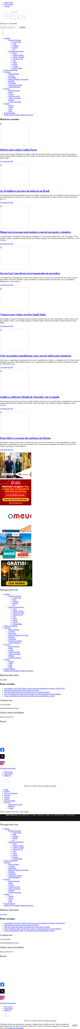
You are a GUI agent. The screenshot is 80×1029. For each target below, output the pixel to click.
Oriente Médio (17, 68)
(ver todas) (3, 679)
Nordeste (15, 46)
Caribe (14, 62)
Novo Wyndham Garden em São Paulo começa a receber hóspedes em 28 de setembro (32, 694)
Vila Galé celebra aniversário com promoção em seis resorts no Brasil (27, 692)
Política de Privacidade (15, 1028)
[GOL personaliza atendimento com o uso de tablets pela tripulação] (14, 351)
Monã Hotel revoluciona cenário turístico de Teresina (21, 690)
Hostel (10, 92)
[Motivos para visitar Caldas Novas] (14, 145)
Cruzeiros (11, 76)
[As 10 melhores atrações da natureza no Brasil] (14, 186)
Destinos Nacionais (14, 40)
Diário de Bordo (13, 74)
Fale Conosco (8, 4)
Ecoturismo (12, 83)
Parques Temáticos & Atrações (18, 79)
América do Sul (17, 59)
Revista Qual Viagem (15, 804)
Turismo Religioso (14, 87)
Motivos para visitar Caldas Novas (18, 149)
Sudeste (15, 47)
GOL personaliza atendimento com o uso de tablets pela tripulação (35, 355)
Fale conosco (8, 772)
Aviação (11, 94)
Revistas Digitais (9, 113)
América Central (17, 55)
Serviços (7, 89)
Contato (11, 808)
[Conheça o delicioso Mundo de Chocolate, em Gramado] (14, 392)
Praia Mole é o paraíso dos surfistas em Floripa (25, 438)
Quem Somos (8, 2)
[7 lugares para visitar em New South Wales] (14, 310)
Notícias (11, 105)
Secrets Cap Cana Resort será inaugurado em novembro (30, 273)
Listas (10, 109)
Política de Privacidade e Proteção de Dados (18, 115)
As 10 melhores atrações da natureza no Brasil (24, 191)
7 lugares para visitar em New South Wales (23, 314)
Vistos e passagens (14, 98)
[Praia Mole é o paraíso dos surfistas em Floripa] (14, 434)
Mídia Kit (7, 775)
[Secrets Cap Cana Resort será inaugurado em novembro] (14, 269)
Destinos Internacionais (16, 51)
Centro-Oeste (16, 42)
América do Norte (18, 57)
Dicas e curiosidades (11, 70)
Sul (13, 49)
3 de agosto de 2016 (6, 161)
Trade (10, 111)
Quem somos (8, 774)
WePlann (11, 100)
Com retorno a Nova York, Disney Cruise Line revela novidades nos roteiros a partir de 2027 (34, 688)
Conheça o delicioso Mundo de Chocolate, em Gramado (29, 397)
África (14, 53)
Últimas (6, 104)
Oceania (15, 66)
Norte (14, 44)
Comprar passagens (14, 102)
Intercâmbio (12, 77)
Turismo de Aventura (15, 85)
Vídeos (10, 107)
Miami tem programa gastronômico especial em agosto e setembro (35, 232)
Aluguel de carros (14, 96)
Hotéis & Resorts (14, 90)
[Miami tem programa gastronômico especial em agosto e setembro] (14, 228)
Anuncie (7, 6)
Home (6, 789)
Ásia (14, 61)
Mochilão (11, 81)
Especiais (7, 72)
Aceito (75, 1025)
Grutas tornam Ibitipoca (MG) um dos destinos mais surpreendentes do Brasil (29, 696)
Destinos (7, 38)
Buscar (23, 27)
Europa (14, 64)
